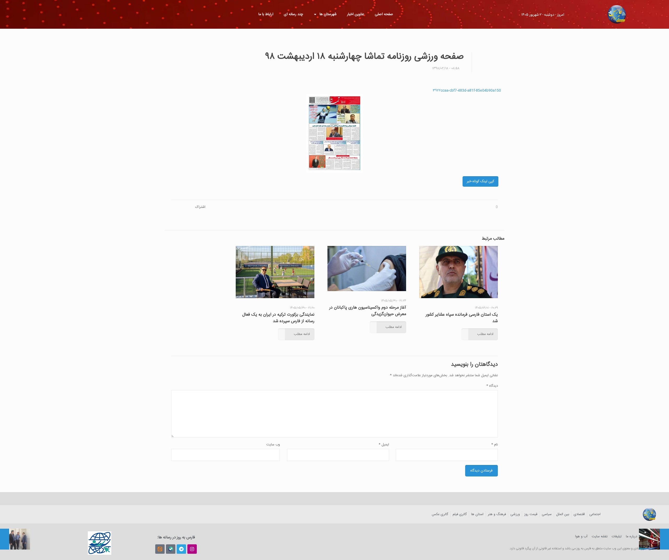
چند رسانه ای (293, 14)
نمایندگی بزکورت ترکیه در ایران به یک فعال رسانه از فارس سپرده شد (278, 318)
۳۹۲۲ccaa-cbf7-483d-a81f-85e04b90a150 (467, 90)
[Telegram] (181, 549)
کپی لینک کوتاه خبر (480, 181)
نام (494, 444)
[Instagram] (192, 549)
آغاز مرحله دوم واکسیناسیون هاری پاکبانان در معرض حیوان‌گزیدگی (367, 311)
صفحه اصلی (384, 14)
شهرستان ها (328, 14)
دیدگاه (492, 386)
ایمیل (384, 444)
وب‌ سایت (273, 444)
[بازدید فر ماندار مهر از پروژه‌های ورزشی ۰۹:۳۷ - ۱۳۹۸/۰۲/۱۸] (15, 539)
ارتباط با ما (265, 14)
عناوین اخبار (355, 14)
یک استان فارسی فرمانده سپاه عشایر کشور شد (462, 318)
